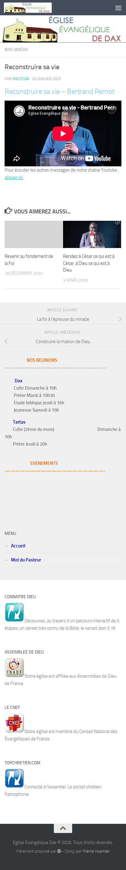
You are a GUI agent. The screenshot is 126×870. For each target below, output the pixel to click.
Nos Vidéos (16, 49)
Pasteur (21, 78)
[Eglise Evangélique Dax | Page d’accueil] (36, 7)
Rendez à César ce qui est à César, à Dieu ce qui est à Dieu (88, 263)
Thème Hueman (95, 851)
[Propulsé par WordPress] (59, 851)
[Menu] (118, 7)
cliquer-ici (14, 177)
